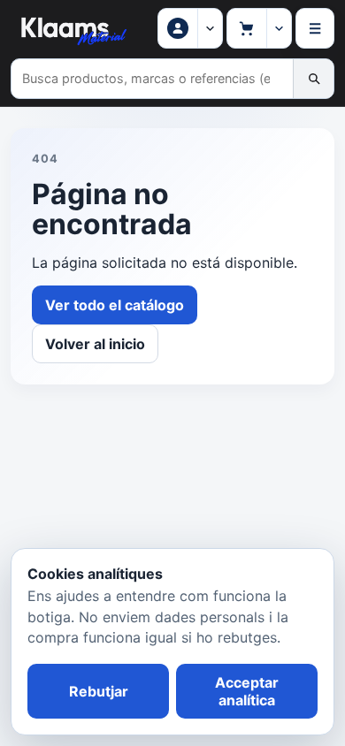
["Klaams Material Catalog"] (72, 28)
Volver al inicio (95, 344)
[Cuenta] (209, 28)
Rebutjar (98, 691)
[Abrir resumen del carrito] (278, 28)
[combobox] (152, 78)
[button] (177, 28)
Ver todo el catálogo (114, 305)
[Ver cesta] (246, 28)
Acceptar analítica (247, 691)
